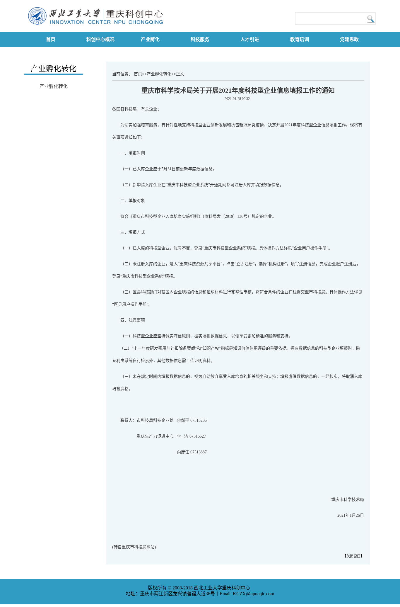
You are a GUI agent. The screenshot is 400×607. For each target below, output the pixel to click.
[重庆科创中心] (97, 27)
